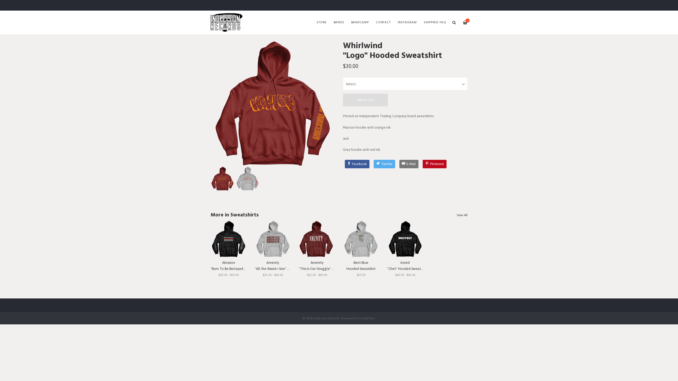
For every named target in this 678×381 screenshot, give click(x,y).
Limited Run (366, 318)
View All (462, 215)
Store (321, 22)
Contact (383, 22)
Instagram (407, 22)
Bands (339, 22)
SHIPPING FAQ (435, 22)
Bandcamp (360, 22)
